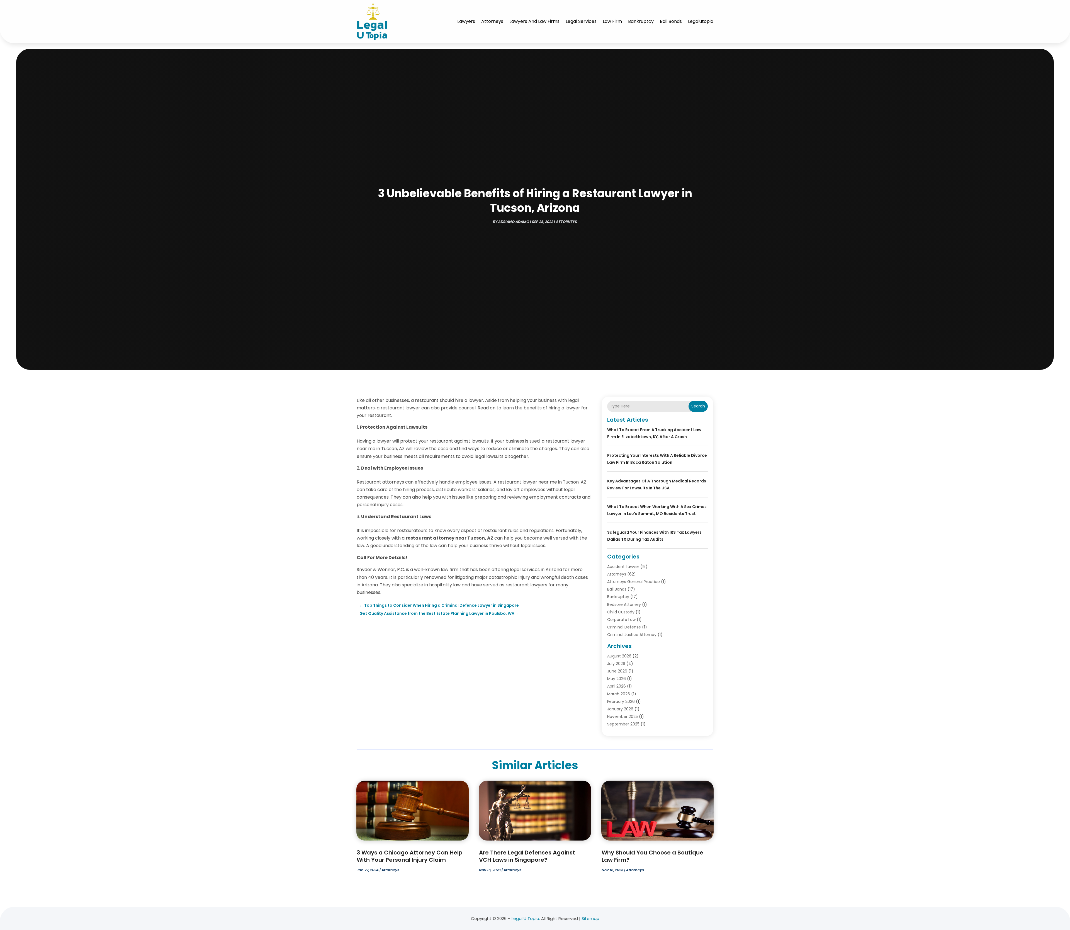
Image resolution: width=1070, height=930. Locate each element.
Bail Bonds (671, 21)
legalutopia (700, 21)
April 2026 (616, 686)
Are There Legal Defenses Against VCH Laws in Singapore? (527, 856)
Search (698, 406)
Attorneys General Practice (633, 581)
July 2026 (616, 663)
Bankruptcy (641, 21)
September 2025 (623, 724)
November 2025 (622, 716)
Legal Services (581, 21)
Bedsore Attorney (624, 604)
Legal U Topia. (526, 918)
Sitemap (590, 918)
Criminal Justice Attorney (631, 634)
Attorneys (492, 21)
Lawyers (466, 21)
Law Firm (612, 21)
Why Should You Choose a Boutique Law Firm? (652, 856)
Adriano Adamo (513, 221)
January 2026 (620, 709)
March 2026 (618, 694)
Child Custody (620, 612)
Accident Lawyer (623, 566)
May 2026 (616, 678)
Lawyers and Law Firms (534, 21)
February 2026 (621, 701)
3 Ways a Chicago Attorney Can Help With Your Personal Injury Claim (410, 856)
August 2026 (619, 656)
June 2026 (617, 671)
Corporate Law (621, 619)
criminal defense (624, 627)
